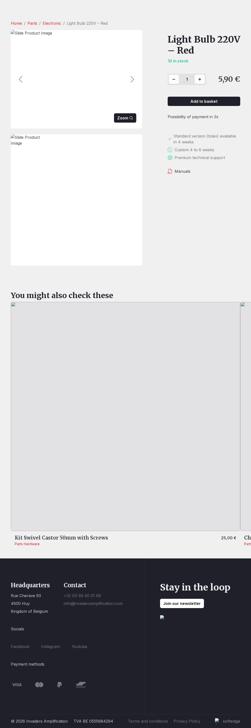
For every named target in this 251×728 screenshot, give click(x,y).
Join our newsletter (182, 603)
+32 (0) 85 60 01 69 (82, 595)
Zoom (122, 118)
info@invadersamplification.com (93, 603)
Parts (32, 23)
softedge (231, 721)
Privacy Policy (187, 721)
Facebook (20, 646)
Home (16, 23)
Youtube (79, 646)
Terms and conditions (148, 721)
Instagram (50, 646)
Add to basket (203, 101)
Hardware (32, 544)
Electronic (52, 23)
